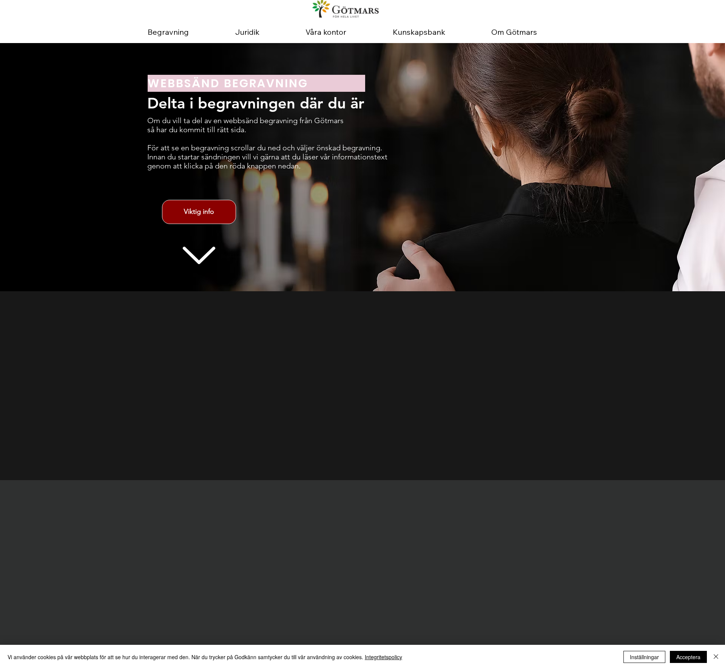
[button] (199, 212)
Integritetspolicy (383, 657)
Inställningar (644, 657)
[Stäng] (715, 657)
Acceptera (688, 657)
